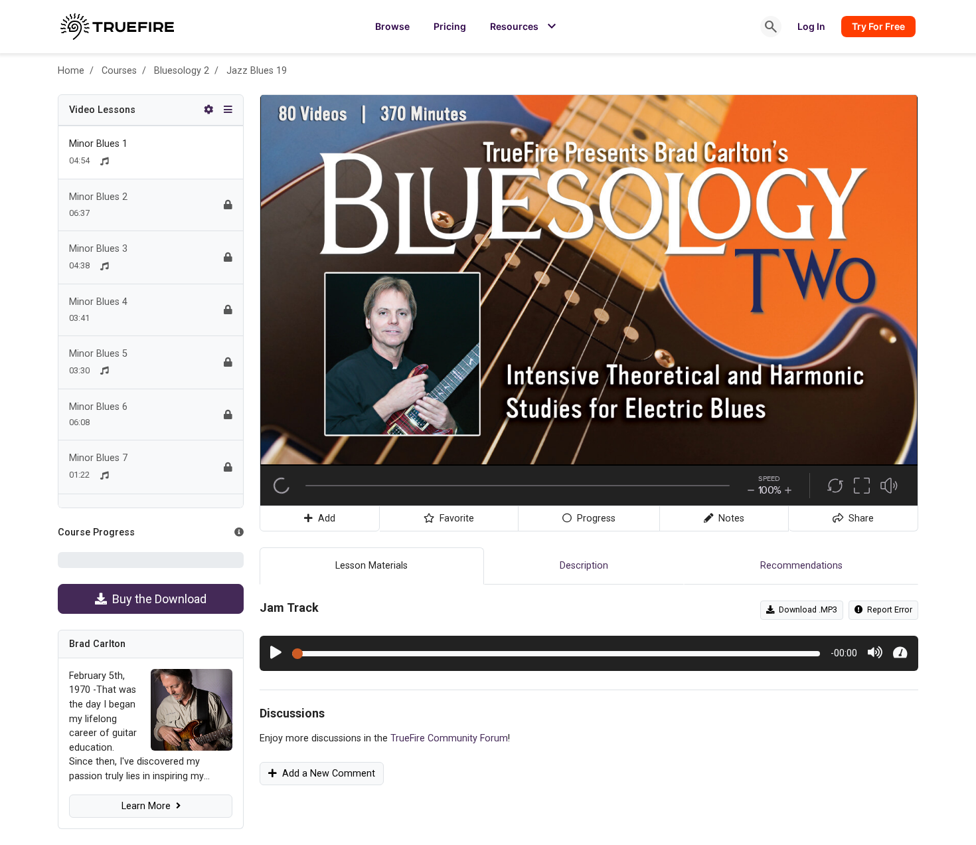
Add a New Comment (326, 773)
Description (584, 565)
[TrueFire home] (117, 26)
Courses (119, 70)
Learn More (149, 806)
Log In (811, 26)
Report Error (887, 609)
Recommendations (801, 565)
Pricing (450, 26)
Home (71, 70)
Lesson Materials (371, 565)
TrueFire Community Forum (449, 738)
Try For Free (878, 26)
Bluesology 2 (181, 70)
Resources (525, 26)
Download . (806, 609)
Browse (392, 26)
